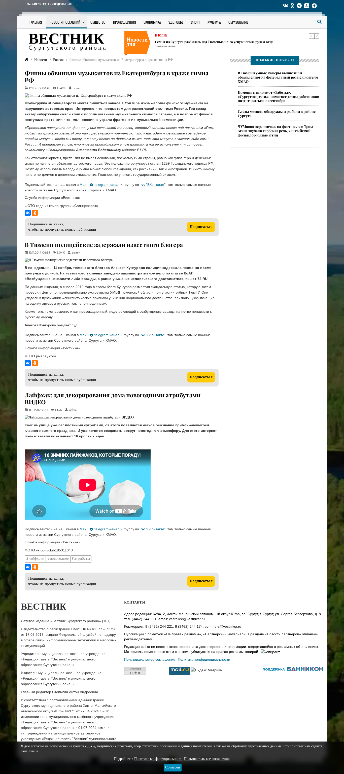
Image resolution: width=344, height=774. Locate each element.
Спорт (195, 22)
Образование (238, 22)
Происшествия (124, 22)
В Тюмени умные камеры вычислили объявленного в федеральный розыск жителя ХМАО (278, 77)
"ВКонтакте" (155, 185)
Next (316, 36)
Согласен (172, 767)
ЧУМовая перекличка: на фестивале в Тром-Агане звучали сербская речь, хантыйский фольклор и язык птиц (276, 130)
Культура (214, 22)
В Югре (161, 35)
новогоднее (59, 559)
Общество (98, 22)
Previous (311, 36)
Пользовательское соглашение (149, 659)
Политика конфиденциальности (204, 659)
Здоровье (175, 22)
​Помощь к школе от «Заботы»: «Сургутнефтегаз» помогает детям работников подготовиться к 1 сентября (278, 96)
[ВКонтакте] (28, 213)
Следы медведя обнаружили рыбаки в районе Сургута (277, 113)
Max (83, 185)
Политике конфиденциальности (158, 759)
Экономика (152, 22)
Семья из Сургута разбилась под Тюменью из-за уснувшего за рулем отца (214, 42)
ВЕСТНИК (66, 39)
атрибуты (82, 559)
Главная (35, 22)
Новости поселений (65, 22)
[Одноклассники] (35, 213)
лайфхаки (36, 559)
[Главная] (26, 60)
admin (77, 88)
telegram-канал (106, 185)
